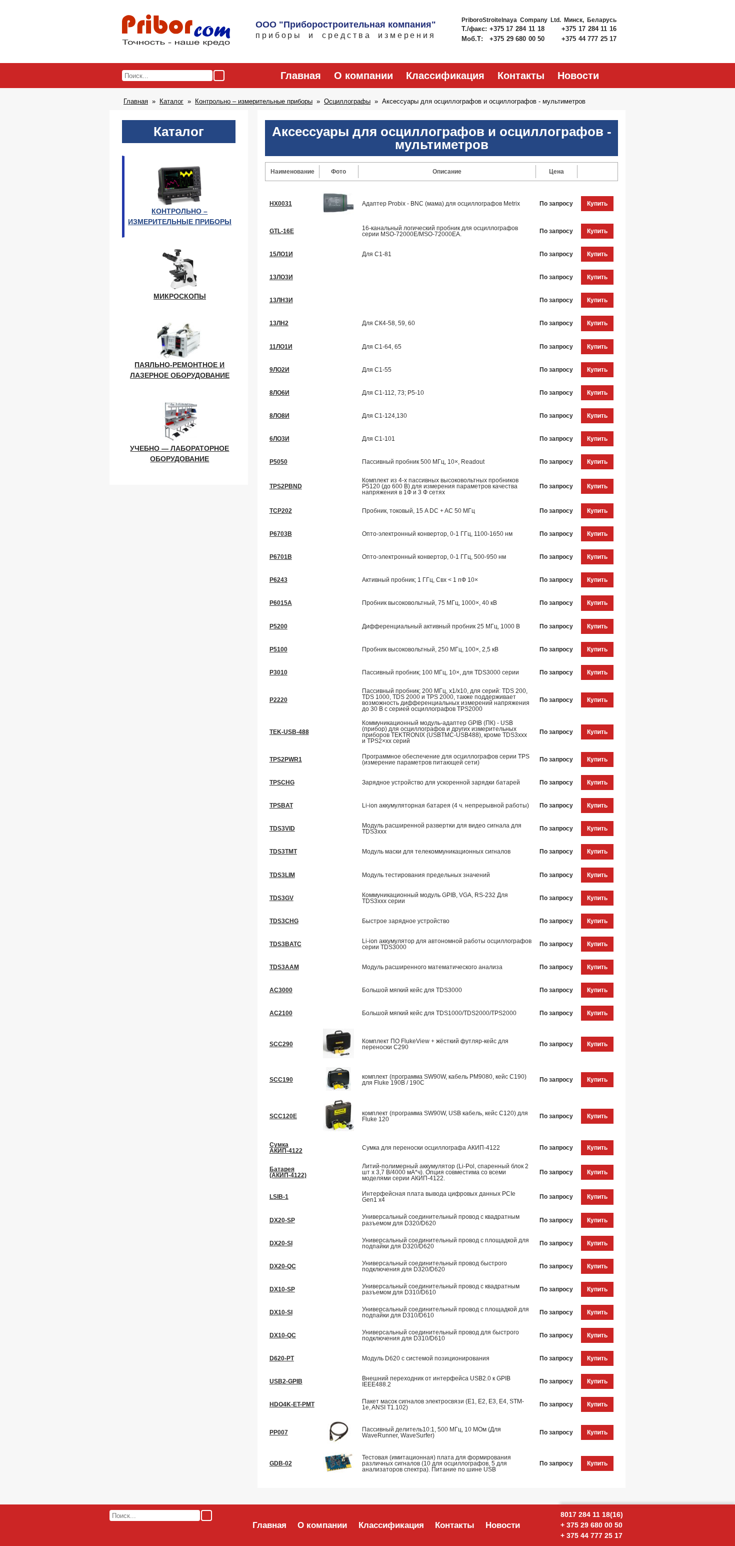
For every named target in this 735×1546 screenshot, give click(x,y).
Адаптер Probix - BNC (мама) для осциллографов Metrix (441, 203)
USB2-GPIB (286, 1381)
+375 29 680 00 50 (518, 39)
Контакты (521, 75)
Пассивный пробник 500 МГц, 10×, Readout (423, 461)
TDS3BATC (286, 944)
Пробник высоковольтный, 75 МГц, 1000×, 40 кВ (429, 602)
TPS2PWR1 (286, 759)
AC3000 (281, 990)
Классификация (445, 75)
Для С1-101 (378, 438)
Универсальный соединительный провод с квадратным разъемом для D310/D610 (441, 1289)
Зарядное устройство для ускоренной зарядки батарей (441, 782)
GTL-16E (282, 231)
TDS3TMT (283, 851)
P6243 (279, 579)
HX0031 (281, 203)
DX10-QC (283, 1335)
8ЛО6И (280, 392)
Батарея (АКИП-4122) (288, 1172)
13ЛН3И (281, 300)
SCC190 (281, 1079)
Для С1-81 (377, 254)
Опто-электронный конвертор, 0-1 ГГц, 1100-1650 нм (437, 533)
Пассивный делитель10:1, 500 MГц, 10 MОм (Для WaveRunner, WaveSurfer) (431, 1432)
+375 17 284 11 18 (518, 29)
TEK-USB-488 (289, 731)
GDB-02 (281, 1463)
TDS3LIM (282, 875)
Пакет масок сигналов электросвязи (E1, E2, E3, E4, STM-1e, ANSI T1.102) (443, 1404)
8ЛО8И (280, 415)
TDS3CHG (284, 921)
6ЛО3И (280, 438)
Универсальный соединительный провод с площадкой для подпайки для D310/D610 (445, 1312)
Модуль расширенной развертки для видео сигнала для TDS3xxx (442, 828)
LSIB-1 (279, 1196)
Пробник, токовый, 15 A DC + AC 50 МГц (418, 510)
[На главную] (176, 31)
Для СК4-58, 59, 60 (388, 323)
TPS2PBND (286, 486)
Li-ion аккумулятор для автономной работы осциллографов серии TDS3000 (447, 944)
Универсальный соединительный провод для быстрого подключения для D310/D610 (440, 1335)
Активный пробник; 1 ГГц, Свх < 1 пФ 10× (420, 579)
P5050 (279, 461)
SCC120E (283, 1116)
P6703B (281, 533)
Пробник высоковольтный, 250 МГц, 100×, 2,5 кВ (430, 649)
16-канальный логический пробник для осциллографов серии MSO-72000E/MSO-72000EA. (440, 231)
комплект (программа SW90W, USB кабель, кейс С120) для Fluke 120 (445, 1116)
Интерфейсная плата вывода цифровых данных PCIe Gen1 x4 (439, 1196)
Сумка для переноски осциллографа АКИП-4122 (431, 1147)
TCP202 (281, 510)
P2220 (279, 699)
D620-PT (282, 1358)
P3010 (279, 672)
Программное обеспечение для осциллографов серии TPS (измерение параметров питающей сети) (446, 759)
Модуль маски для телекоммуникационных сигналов (436, 851)
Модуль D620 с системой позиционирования (426, 1358)
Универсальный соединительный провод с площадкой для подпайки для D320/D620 (445, 1243)
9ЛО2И (280, 369)
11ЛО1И (281, 346)
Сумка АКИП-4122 (286, 1147)
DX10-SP (282, 1289)
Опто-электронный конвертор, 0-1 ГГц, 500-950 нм (434, 556)
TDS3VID (282, 828)
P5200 (279, 626)
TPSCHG (282, 782)
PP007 (279, 1432)
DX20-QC (283, 1266)
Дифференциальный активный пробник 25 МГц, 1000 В (441, 626)
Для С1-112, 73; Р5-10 (393, 392)
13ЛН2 (279, 323)
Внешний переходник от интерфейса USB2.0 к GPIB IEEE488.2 (436, 1381)
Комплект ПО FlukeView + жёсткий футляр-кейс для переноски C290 (435, 1044)
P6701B (281, 556)
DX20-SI (281, 1243)
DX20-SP (282, 1220)
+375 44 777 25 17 (589, 39)
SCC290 (281, 1044)
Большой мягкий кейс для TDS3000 (412, 990)
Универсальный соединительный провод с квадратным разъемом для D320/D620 (441, 1219)
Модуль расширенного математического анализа (432, 967)
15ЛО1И (281, 254)
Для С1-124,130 (384, 415)
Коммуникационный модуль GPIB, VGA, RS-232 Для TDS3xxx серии (435, 898)
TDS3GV (282, 898)
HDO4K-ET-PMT (292, 1404)
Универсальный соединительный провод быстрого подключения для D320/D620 (434, 1266)
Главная (300, 75)
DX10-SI (281, 1312)
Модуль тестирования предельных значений (426, 875)
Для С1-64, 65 (382, 346)
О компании (363, 75)
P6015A (281, 602)
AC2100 (281, 1013)
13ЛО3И (281, 277)
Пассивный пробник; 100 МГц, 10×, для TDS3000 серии (440, 672)
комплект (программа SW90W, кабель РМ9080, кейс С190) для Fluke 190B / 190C (444, 1079)
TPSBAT (281, 805)
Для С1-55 (377, 369)
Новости (578, 75)
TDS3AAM (284, 967)
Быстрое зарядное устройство (406, 921)
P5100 (279, 649)
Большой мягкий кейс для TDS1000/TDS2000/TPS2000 (439, 1013)
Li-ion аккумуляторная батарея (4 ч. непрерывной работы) (445, 805)
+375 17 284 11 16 (589, 29)
